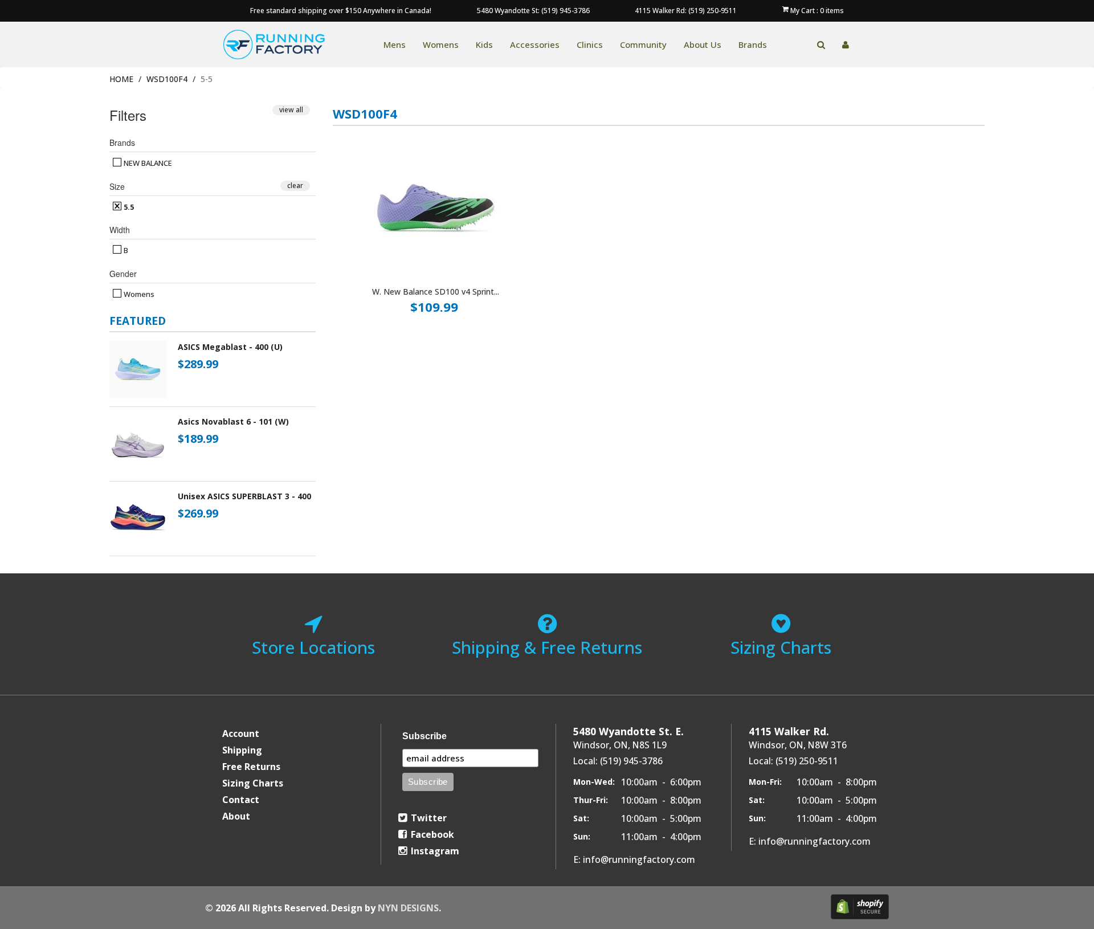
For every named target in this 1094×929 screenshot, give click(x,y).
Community (643, 44)
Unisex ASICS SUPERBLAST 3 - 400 (244, 496)
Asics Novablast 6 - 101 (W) (233, 421)
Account (240, 733)
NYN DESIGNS (408, 908)
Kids (484, 44)
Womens (441, 44)
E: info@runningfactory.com (634, 859)
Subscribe (424, 736)
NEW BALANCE (147, 163)
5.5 (128, 207)
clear (295, 185)
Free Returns (251, 766)
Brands (752, 44)
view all (291, 110)
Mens (394, 44)
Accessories (535, 44)
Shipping (242, 750)
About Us (702, 44)
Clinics (590, 44)
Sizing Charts (252, 783)
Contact (240, 799)
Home (121, 79)
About (236, 816)
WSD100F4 (166, 79)
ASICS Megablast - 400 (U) (230, 346)
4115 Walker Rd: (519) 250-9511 (686, 10)
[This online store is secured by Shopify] (860, 906)
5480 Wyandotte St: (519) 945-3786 (533, 10)
